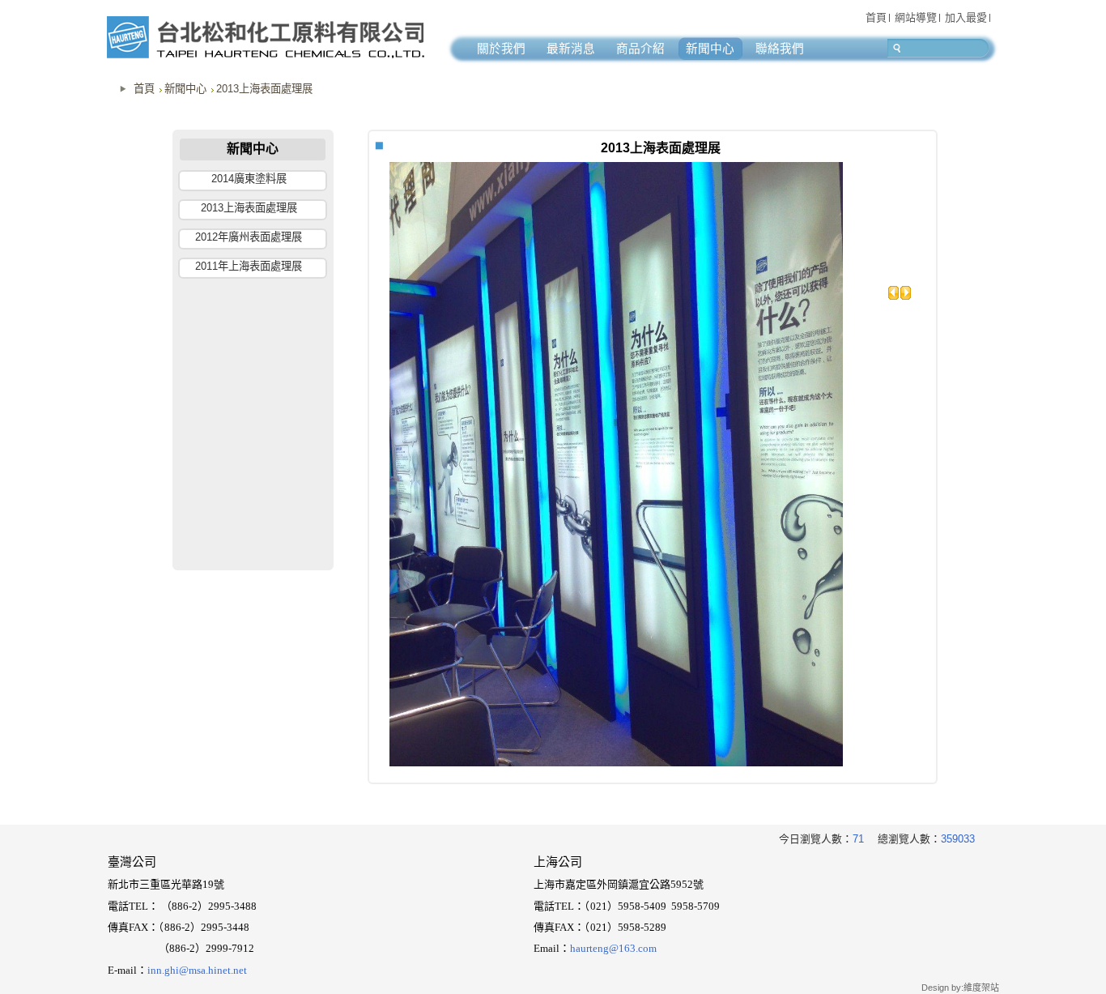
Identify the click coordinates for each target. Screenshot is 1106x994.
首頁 (144, 89)
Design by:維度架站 (960, 987)
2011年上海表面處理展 (248, 266)
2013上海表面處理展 (264, 89)
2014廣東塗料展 (249, 179)
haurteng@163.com (613, 948)
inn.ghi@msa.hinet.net (197, 970)
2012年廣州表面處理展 (248, 237)
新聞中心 (185, 89)
